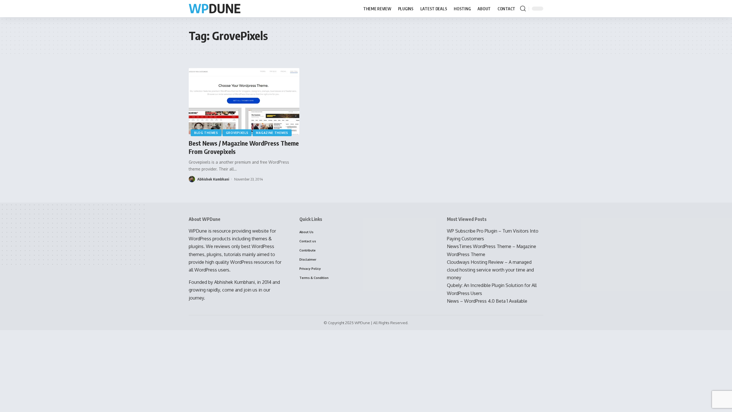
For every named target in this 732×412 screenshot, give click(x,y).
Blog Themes (206, 132)
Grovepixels (237, 132)
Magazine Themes (272, 132)
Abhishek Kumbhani (213, 179)
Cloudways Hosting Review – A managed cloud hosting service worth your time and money (490, 269)
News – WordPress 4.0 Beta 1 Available (487, 301)
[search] (523, 8)
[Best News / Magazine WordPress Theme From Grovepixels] (244, 101)
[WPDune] (214, 9)
